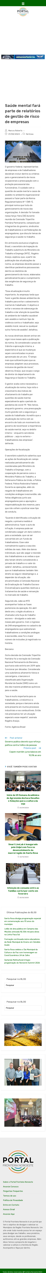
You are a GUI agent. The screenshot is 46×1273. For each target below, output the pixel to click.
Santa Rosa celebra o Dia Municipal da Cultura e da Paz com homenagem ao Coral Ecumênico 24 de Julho (21, 952)
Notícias (30, 134)
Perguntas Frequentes (13, 1191)
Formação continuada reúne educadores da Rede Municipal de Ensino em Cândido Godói (22, 942)
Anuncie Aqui (8, 1214)
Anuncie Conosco (11, 1186)
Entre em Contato (11, 1205)
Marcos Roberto (15, 131)
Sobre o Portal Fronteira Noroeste (18, 1182)
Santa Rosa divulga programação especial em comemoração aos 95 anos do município (22, 921)
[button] (23, 3)
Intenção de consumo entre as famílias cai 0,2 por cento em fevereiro (23, 891)
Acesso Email (9, 1209)
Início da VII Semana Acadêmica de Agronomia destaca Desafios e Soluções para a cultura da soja (23, 799)
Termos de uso (9, 1196)
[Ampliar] (37, 144)
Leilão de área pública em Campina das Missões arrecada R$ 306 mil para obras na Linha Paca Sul (21, 932)
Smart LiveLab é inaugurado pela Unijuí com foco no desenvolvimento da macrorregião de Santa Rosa (23, 848)
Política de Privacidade (13, 1200)
